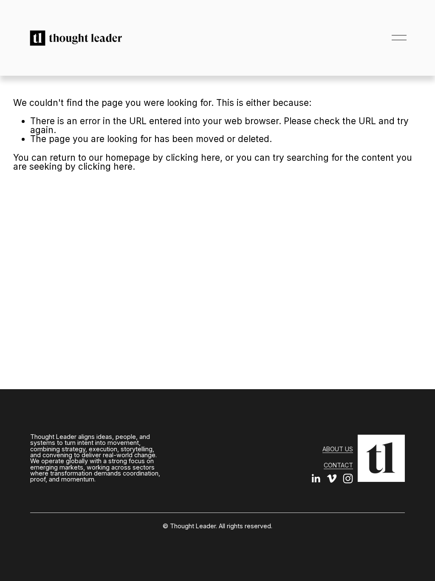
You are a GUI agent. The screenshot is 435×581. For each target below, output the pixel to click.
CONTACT (338, 465)
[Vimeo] (332, 478)
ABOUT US (337, 449)
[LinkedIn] (316, 478)
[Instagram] (348, 478)
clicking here (193, 157)
